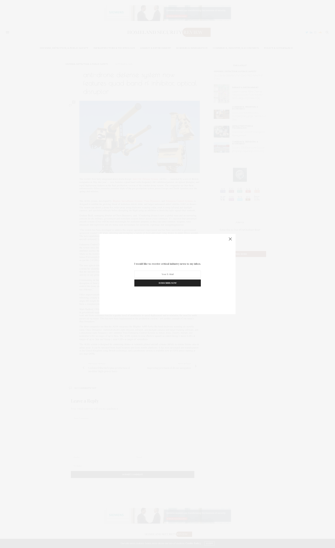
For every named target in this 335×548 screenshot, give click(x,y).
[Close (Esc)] (230, 239)
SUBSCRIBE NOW (168, 283)
